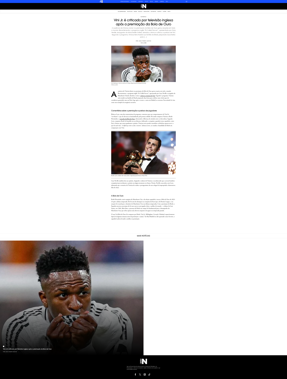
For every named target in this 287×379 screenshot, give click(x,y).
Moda (135, 11)
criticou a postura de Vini (147, 96)
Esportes (140, 1)
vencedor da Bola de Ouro (127, 119)
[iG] (101, 2)
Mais (169, 11)
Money (159, 11)
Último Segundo (125, 1)
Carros (162, 1)
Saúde (164, 11)
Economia (133, 1)
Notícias (130, 11)
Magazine (147, 11)
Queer (156, 1)
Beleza (140, 11)
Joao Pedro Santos (145, 41)
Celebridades (122, 11)
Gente (146, 1)
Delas (151, 1)
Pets (167, 1)
